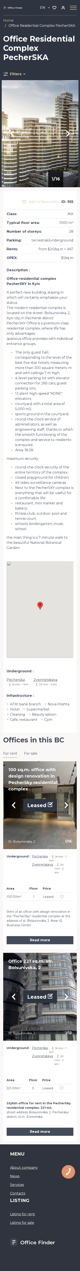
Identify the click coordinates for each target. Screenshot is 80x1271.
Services (17, 1185)
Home (8, 20)
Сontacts (17, 1193)
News (14, 1176)
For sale (30, 753)
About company (24, 1168)
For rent (10, 753)
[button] (40, 606)
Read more (40, 940)
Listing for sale (22, 1223)
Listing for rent (22, 1214)
